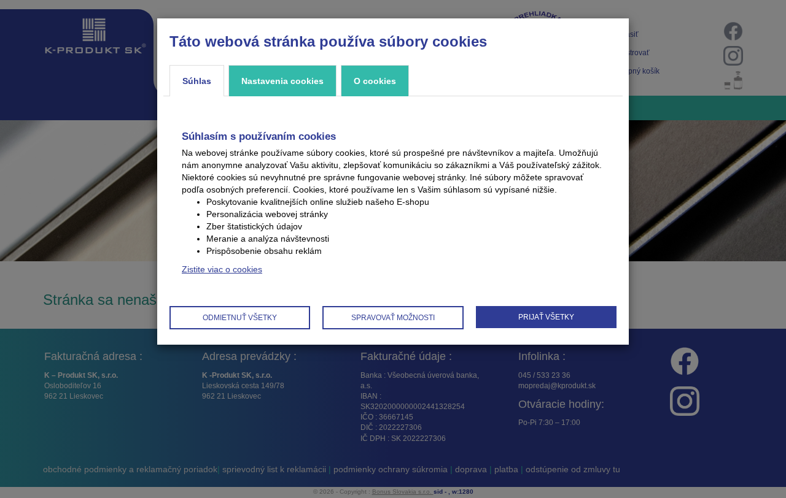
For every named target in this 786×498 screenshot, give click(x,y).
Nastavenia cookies (282, 81)
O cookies (375, 81)
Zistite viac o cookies (222, 269)
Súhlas (196, 81)
